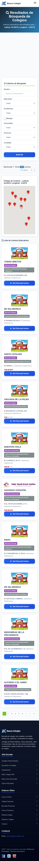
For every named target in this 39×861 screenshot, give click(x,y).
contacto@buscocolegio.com (15, 836)
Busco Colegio (14, 3)
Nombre (7, 89)
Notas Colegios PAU (8, 774)
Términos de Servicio (17, 851)
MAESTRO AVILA (12, 447)
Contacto (4, 824)
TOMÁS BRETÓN (12, 261)
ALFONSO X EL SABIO (15, 682)
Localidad (7, 143)
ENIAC (7, 540)
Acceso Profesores (8, 810)
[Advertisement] (19, 55)
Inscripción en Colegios (9, 765)
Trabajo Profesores (8, 801)
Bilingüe (9, 118)
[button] (21, 199)
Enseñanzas (8, 108)
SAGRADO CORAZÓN (15, 490)
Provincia (7, 133)
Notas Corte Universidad (9, 779)
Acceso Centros (7, 797)
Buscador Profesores (8, 806)
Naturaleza (8, 99)
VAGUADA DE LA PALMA (16, 399)
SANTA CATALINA (13, 354)
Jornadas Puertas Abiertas (10, 761)
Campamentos (6, 770)
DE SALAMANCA (12, 309)
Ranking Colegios (7, 815)
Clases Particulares (8, 783)
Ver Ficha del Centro (21, 283)
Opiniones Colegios (8, 819)
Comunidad (8, 123)
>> (34, 714)
